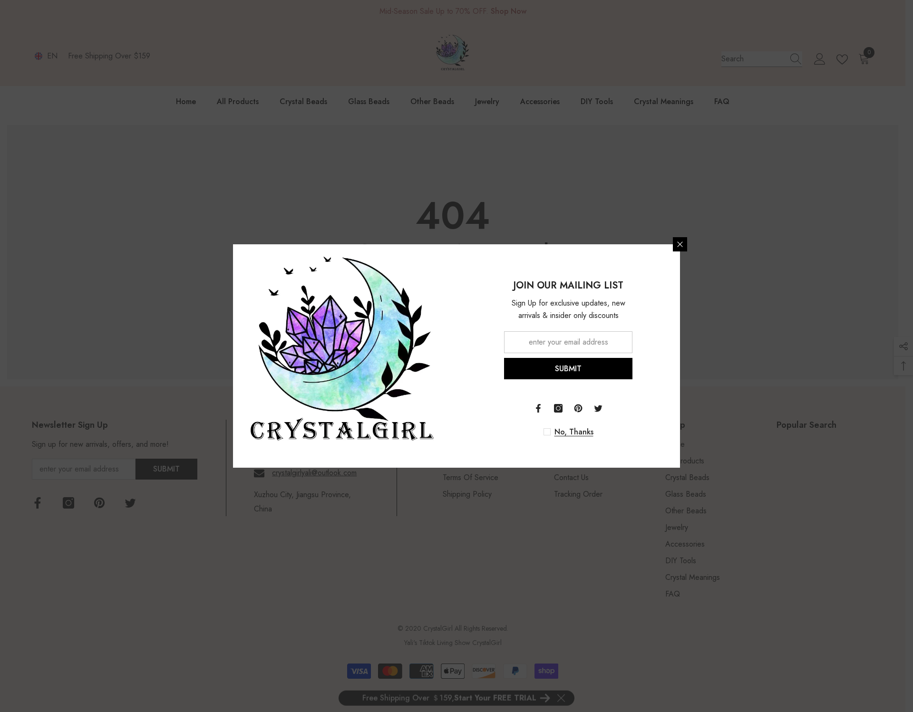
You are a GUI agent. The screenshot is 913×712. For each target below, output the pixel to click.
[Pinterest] (578, 408)
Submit (568, 368)
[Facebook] (538, 408)
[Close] (680, 244)
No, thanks (573, 432)
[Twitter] (598, 408)
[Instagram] (558, 408)
